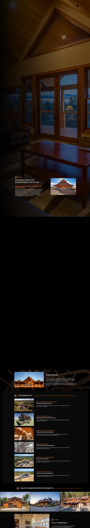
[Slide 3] (65, 193)
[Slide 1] (61, 193)
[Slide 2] (63, 193)
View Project (15, 504)
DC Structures (65, 383)
